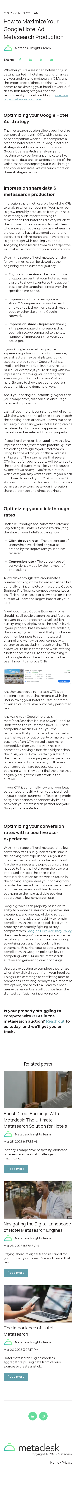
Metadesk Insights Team (33, 48)
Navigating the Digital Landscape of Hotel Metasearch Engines (37, 1227)
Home (54, 1462)
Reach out (55, 1021)
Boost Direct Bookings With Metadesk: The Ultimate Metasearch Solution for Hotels (35, 1119)
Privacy (67, 1462)
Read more (16, 1169)
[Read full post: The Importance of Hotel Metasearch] (38, 1303)
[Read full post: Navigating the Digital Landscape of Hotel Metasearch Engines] (38, 1200)
